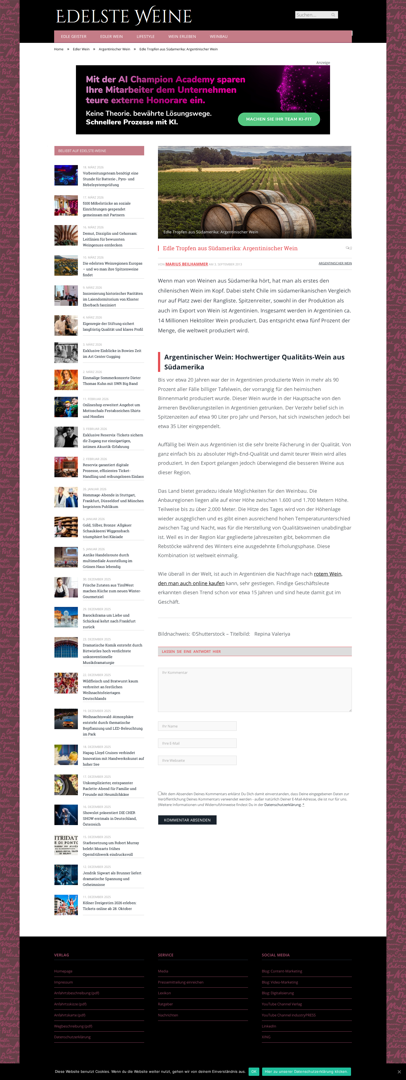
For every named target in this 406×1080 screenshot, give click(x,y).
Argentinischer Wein (335, 263)
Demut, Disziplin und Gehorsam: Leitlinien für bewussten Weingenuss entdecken (110, 239)
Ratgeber (165, 1003)
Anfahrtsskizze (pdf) (70, 1003)
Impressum (63, 982)
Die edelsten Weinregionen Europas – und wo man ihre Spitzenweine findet (113, 269)
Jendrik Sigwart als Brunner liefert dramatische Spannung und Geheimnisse (112, 878)
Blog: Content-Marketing (282, 971)
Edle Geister (73, 36)
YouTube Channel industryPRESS (289, 1015)
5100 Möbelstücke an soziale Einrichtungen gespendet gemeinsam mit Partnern (107, 209)
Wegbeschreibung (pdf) (73, 1026)
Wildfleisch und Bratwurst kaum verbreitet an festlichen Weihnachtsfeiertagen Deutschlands (110, 690)
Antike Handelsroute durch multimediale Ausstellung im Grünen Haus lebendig (107, 560)
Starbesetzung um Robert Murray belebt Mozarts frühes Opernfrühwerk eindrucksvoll (111, 848)
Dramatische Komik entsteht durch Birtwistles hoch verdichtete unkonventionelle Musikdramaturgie (112, 654)
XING (266, 1036)
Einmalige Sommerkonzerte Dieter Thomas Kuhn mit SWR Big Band (112, 380)
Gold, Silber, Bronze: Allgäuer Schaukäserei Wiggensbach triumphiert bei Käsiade (107, 531)
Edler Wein (111, 36)
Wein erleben (182, 36)
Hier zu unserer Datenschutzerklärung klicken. (306, 1071)
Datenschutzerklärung (282, 804)
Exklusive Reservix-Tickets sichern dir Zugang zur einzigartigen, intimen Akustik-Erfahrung (113, 440)
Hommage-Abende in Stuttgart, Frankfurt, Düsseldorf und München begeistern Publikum (113, 500)
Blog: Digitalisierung (278, 992)
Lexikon (164, 992)
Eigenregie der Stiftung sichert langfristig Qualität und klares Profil (113, 326)
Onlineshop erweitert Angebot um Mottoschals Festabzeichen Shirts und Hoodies (112, 410)
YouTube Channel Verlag (282, 1003)
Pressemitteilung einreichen (181, 982)
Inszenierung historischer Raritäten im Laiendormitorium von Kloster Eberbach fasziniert (113, 299)
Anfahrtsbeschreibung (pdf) (76, 992)
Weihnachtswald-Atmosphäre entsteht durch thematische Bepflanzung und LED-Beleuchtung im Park (113, 725)
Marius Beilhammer (186, 264)
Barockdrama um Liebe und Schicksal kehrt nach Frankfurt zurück (109, 621)
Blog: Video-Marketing (280, 982)
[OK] (399, 1071)
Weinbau (219, 36)
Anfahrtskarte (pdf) (69, 1015)
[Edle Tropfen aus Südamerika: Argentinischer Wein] (255, 193)
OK (254, 1071)
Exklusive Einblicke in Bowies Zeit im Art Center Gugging (112, 353)
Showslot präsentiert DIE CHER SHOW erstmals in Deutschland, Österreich (110, 818)
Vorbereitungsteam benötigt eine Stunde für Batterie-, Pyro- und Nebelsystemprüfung (110, 179)
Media (163, 971)
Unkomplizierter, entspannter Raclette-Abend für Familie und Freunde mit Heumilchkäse (109, 788)
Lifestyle (146, 36)
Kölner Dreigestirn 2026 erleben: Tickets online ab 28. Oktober (109, 905)
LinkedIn (269, 1026)
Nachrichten (168, 1015)
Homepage (63, 971)
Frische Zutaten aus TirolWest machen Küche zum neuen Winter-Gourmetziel (112, 591)
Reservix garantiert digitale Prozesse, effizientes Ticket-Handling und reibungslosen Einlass (113, 470)
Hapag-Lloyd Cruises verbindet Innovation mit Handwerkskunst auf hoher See (113, 758)
